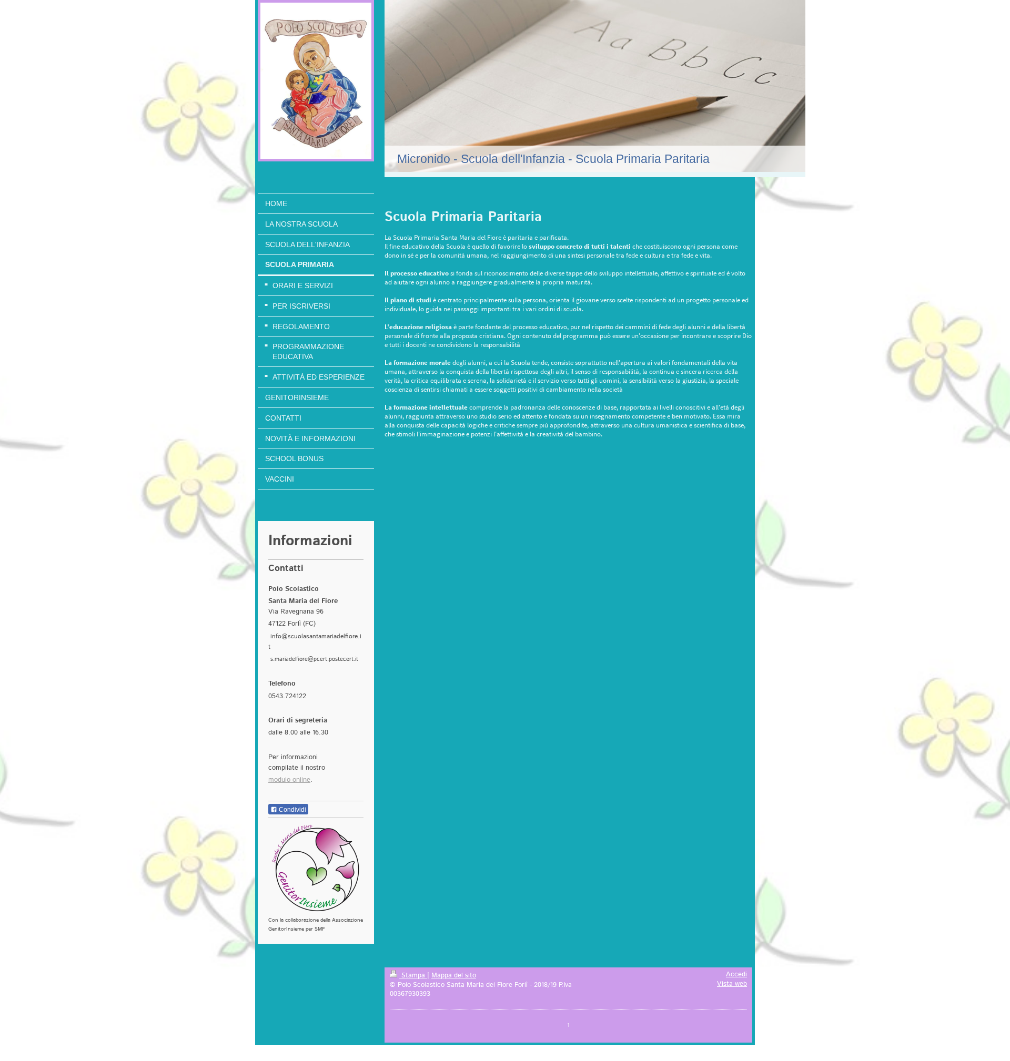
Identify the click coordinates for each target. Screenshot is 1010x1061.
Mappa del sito (453, 975)
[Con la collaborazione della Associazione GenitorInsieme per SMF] (315, 868)
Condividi (291, 809)
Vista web (732, 983)
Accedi (736, 974)
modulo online (289, 779)
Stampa (413, 975)
